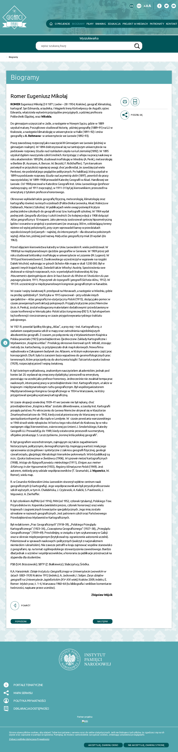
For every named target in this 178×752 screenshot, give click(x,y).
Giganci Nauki (41, 9)
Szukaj (137, 46)
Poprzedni (18, 620)
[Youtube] (173, 6)
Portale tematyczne (28, 685)
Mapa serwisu (23, 693)
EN (131, 5)
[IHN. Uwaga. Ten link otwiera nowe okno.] (85, 721)
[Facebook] (159, 6)
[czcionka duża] (149, 6)
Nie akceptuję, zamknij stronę (146, 745)
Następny (100, 620)
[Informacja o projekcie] (5, 342)
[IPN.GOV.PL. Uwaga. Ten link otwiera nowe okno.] (85, 662)
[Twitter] (166, 6)
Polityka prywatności (30, 700)
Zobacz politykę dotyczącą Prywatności (29, 739)
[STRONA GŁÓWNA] (51, 23)
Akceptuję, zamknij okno (103, 745)
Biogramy (13, 57)
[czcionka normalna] (144, 6)
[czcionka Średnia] (147, 6)
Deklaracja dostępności (31, 708)
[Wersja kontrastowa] (139, 6)
